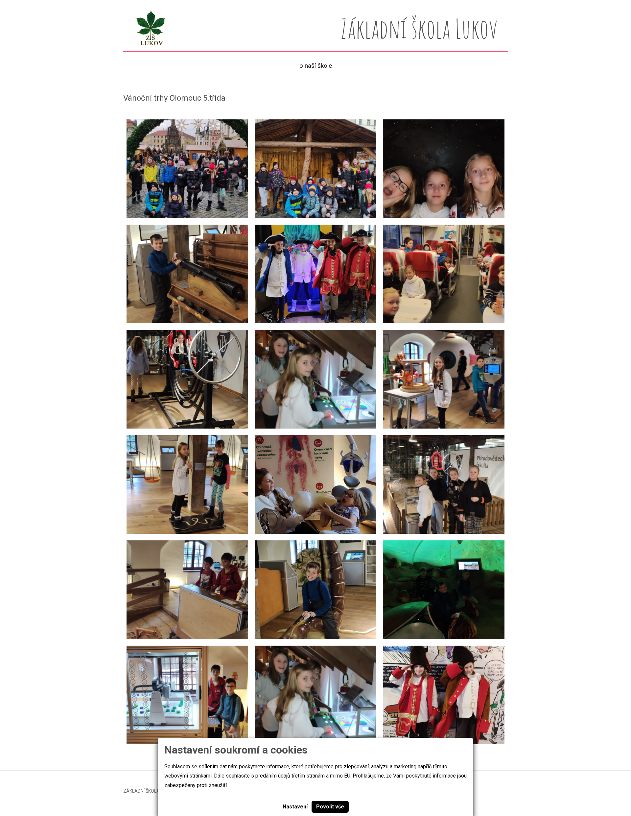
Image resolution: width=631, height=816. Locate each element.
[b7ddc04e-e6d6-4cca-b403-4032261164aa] (187, 695)
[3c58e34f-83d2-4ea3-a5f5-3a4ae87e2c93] (443, 589)
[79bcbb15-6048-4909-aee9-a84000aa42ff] (187, 484)
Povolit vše (330, 807)
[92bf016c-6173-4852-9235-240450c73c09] (443, 168)
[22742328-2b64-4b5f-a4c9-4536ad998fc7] (443, 484)
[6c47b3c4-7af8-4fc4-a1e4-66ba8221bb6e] (187, 168)
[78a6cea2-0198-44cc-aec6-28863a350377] (315, 168)
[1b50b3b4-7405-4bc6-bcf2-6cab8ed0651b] (443, 695)
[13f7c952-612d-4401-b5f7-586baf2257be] (315, 379)
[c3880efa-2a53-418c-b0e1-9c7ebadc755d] (443, 274)
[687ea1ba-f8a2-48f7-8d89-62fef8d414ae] (187, 274)
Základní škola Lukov (149, 791)
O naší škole (315, 65)
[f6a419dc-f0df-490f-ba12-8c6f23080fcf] (443, 379)
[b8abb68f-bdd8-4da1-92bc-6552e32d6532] (315, 695)
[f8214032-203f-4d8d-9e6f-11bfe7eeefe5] (187, 379)
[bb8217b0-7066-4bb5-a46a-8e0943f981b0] (315, 274)
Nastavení (295, 807)
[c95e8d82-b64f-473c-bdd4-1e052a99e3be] (315, 589)
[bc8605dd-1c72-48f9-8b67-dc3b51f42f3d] (315, 484)
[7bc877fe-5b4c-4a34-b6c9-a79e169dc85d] (187, 589)
